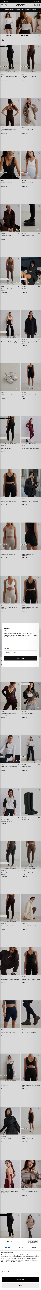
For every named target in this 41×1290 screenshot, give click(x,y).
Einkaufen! (20, 658)
